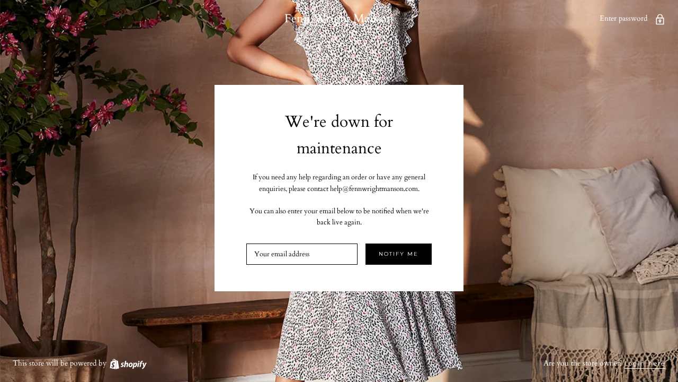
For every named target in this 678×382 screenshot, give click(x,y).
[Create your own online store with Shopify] (128, 363)
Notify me (398, 253)
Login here (645, 363)
